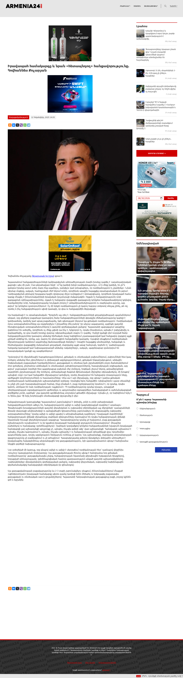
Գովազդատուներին (107, 662)
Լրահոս (141, 26)
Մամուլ (137, 6)
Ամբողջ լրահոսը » (157, 153)
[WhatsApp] (25, 125)
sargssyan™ (106, 670)
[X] (17, 125)
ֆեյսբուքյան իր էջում (43, 276)
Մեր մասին (90, 662)
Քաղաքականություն (18, 117)
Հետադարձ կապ (74, 662)
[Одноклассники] (10, 125)
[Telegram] (28, 125)
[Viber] (21, 125)
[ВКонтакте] (13, 125)
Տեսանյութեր (151, 6)
